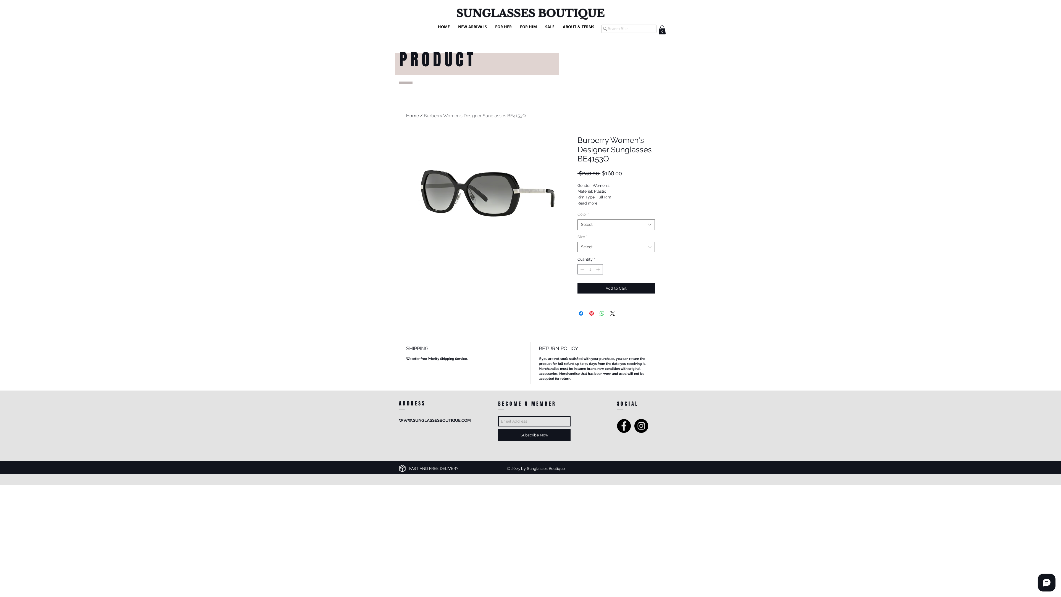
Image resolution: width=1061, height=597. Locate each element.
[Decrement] (581, 269)
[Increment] (598, 269)
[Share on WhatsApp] (602, 313)
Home (412, 115)
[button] (662, 29)
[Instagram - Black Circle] (641, 426)
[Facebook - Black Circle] (624, 426)
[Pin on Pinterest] (591, 313)
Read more (587, 203)
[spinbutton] (590, 269)
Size (582, 237)
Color (583, 214)
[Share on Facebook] (581, 313)
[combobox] (616, 224)
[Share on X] (612, 313)
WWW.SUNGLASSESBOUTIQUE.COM (435, 420)
